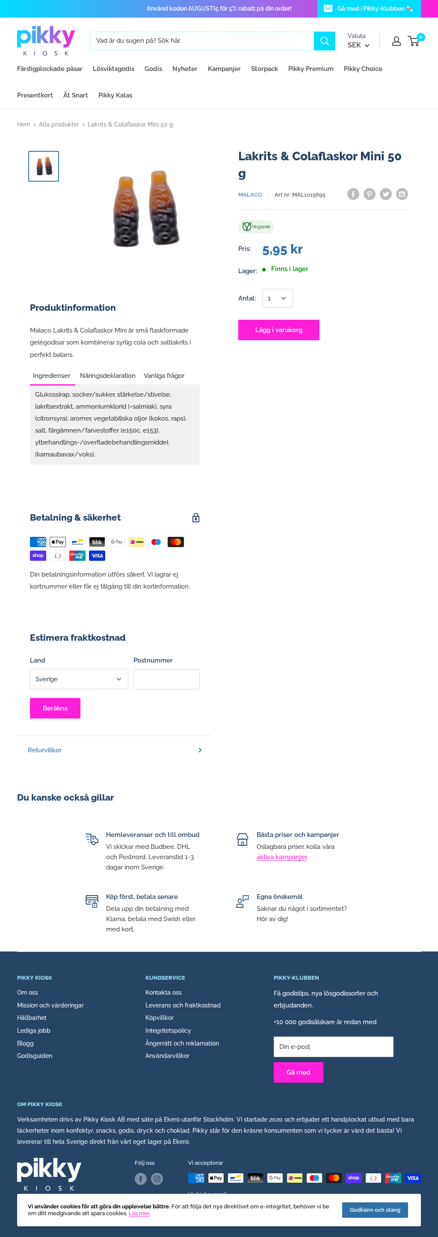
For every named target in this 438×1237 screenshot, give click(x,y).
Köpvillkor (159, 1017)
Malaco (250, 194)
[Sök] (324, 41)
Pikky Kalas (115, 95)
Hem (23, 124)
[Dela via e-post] (402, 194)
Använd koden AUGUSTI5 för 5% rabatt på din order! (219, 8)
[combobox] (202, 41)
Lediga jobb (33, 1030)
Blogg (25, 1043)
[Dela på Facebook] (353, 194)
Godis (153, 69)
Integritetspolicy (168, 1030)
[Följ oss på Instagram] (157, 1179)
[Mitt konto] (396, 41)
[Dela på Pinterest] (370, 194)
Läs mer (139, 1213)
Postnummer (153, 660)
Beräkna (55, 708)
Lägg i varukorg (278, 330)
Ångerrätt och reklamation (182, 1043)
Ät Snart (75, 95)
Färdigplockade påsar (50, 69)
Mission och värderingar (50, 1005)
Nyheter (185, 69)
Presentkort (35, 95)
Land (37, 660)
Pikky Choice (363, 69)
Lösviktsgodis (113, 69)
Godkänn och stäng (375, 1210)
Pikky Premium (311, 69)
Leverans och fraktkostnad (183, 1005)
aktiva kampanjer (281, 857)
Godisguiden (34, 1055)
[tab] (52, 373)
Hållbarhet (32, 1017)
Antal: (247, 298)
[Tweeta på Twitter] (386, 194)
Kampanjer (224, 69)
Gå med (299, 1072)
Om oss (27, 992)
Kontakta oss (163, 992)
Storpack (264, 69)
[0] (413, 41)
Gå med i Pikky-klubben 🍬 (375, 8)
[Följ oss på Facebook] (141, 1179)
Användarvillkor (167, 1055)
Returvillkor (45, 750)
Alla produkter (59, 124)
